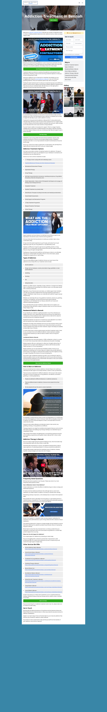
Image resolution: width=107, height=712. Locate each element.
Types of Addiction (69, 67)
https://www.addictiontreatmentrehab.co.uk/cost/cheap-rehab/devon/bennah (43, 587)
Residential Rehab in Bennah (71, 69)
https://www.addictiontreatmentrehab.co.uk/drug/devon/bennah (40, 560)
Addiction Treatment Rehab (35, 32)
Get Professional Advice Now (43, 69)
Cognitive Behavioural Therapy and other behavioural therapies (40, 163)
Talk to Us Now (43, 600)
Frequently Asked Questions (71, 75)
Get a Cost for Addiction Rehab (43, 363)
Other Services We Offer (70, 77)
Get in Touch (68, 79)
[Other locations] (79, 2)
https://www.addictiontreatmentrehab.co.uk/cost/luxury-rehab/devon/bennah (43, 592)
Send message (73, 57)
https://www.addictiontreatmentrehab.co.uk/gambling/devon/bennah (41, 565)
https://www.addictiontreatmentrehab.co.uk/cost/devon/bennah (40, 569)
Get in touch (53, 20)
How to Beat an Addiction (71, 71)
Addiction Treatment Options (72, 64)
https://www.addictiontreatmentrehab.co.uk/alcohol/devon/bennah (41, 549)
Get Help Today (43, 134)
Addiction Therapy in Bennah (71, 73)
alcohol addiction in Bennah (41, 79)
